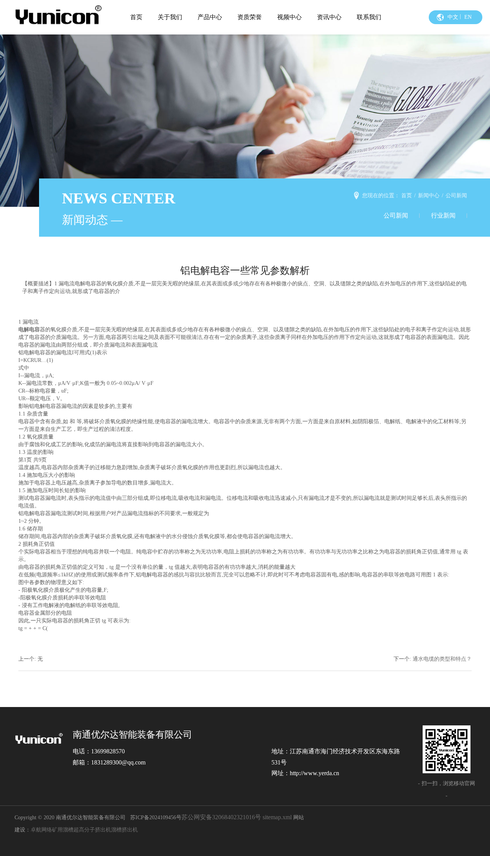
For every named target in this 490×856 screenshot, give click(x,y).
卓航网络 (41, 830)
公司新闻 (396, 215)
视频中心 (289, 17)
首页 (136, 17)
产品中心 (210, 17)
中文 (453, 17)
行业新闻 (443, 215)
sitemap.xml (277, 817)
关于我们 (170, 17)
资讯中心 (329, 17)
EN (468, 17)
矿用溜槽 (63, 830)
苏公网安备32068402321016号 (221, 817)
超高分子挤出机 (92, 830)
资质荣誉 (249, 17)
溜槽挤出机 (124, 830)
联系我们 (369, 17)
